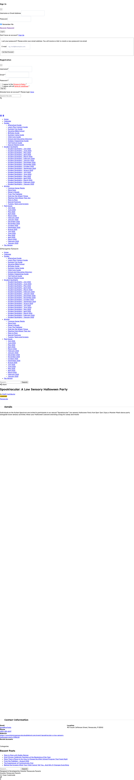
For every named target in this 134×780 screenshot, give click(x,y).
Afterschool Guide (14, 125)
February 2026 (13, 218)
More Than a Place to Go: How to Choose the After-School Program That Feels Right (36, 759)
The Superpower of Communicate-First (18, 763)
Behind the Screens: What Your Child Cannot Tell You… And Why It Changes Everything (36, 765)
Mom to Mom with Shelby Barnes (16, 755)
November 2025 (14, 224)
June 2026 (12, 210)
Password (3, 19)
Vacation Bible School (16, 131)
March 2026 (12, 216)
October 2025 (13, 226)
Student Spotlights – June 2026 (19, 151)
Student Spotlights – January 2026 (21, 161)
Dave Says (12, 190)
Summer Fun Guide (15, 129)
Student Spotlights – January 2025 (21, 184)
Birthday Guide (13, 133)
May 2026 (11, 212)
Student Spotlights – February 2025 (21, 182)
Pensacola (4, 399)
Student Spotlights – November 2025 (22, 164)
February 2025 (13, 241)
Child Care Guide (14, 137)
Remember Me (7, 24)
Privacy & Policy (19, 84)
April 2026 (11, 214)
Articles (7, 186)
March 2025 (12, 239)
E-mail (4, 46)
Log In (2, 31)
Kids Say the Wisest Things (18, 196)
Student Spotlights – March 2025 (20, 180)
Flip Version (8, 245)
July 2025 (11, 231)
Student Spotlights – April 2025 (19, 178)
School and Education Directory (20, 139)
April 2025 (11, 237)
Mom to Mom (13, 200)
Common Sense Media (16, 188)
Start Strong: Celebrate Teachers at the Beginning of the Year (27, 757)
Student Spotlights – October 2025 (21, 166)
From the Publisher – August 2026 (16, 761)
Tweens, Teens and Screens (18, 204)
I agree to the (14, 84)
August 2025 (12, 229)
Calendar (7, 121)
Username (4, 69)
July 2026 (11, 208)
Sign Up (21, 35)
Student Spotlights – (22, 168)
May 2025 (11, 235)
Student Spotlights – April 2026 (19, 155)
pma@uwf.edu (5, 727)
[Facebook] (1, 741)
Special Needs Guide (16, 145)
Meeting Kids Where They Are (19, 198)
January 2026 (13, 220)
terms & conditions (21, 86)
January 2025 (13, 243)
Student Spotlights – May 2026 (19, 153)
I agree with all (15, 86)
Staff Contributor (8, 394)
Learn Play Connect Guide (18, 127)
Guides (6, 123)
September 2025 (14, 227)
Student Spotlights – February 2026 (21, 159)
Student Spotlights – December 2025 (22, 162)
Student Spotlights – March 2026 (20, 157)
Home (6, 119)
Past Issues (8, 206)
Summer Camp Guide (16, 135)
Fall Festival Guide (15, 143)
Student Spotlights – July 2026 (19, 149)
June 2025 (12, 233)
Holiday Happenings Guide (18, 141)
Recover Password (7, 28)
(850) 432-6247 (5, 731)
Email (2, 75)
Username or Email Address (10, 13)
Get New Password (7, 52)
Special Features (14, 202)
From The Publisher (15, 194)
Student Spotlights (11, 147)
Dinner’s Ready (13, 192)
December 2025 (14, 222)
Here (32, 92)
